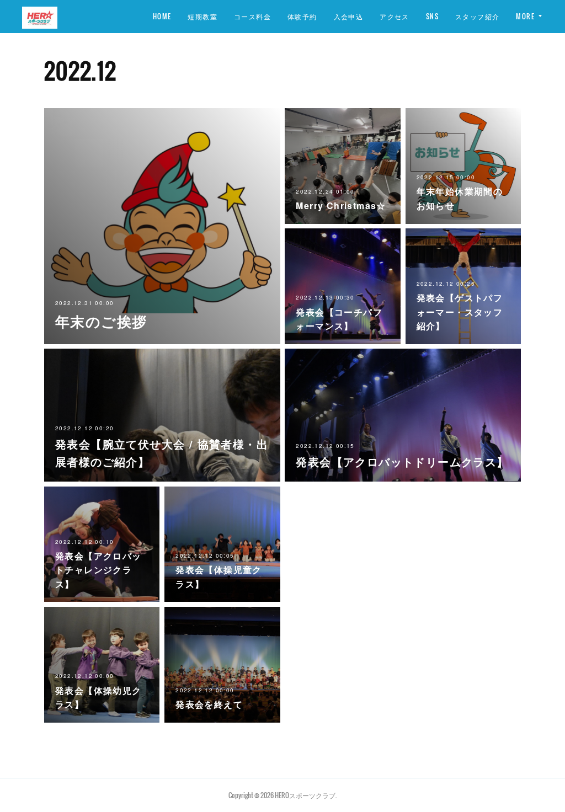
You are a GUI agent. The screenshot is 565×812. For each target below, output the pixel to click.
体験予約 (302, 16)
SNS (432, 16)
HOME (162, 16)
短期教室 (202, 16)
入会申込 (349, 16)
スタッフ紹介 (477, 16)
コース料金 (252, 16)
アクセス (394, 16)
